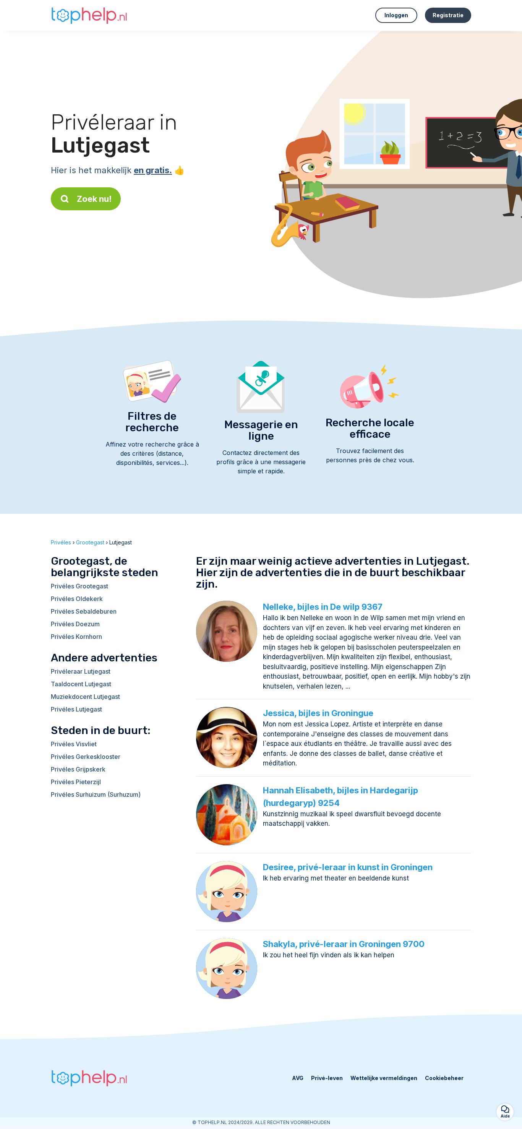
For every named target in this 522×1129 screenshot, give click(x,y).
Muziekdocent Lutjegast (85, 696)
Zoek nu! (94, 199)
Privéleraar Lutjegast (80, 671)
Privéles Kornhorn (76, 636)
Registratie (448, 15)
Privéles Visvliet (74, 744)
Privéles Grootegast (79, 586)
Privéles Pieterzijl (76, 782)
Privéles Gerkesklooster (85, 756)
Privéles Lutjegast (76, 709)
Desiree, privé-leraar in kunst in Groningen (348, 867)
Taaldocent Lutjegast (81, 684)
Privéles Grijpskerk (78, 769)
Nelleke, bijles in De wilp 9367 (323, 607)
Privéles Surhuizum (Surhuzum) (96, 794)
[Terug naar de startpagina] (89, 15)
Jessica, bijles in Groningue (318, 713)
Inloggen (396, 15)
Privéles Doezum (75, 624)
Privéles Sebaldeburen (84, 611)
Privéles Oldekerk (77, 599)
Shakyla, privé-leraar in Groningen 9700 (344, 944)
